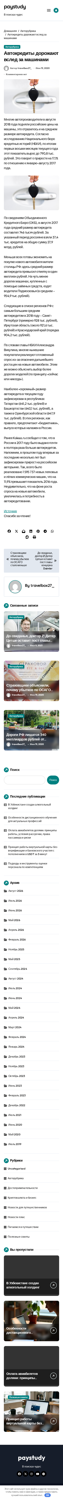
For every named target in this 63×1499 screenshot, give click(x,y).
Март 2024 (14, 1027)
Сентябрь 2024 (17, 968)
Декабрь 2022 (16, 1105)
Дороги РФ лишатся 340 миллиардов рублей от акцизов (26, 739)
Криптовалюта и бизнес (22, 1197)
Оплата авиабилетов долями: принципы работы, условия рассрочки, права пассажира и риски (32, 834)
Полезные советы (19, 1236)
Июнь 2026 (15, 910)
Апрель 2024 (16, 1017)
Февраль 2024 (17, 1037)
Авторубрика (12, 46)
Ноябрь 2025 (16, 949)
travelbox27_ (42, 585)
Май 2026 (14, 920)
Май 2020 (14, 1134)
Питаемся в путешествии (23, 1227)
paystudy (15, 6)
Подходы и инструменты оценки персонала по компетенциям (27, 865)
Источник (10, 511)
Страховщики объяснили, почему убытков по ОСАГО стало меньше (28, 690)
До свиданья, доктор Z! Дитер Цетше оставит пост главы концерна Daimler (30, 640)
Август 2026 (15, 890)
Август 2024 (15, 978)
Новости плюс (16, 1217)
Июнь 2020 (15, 1124)
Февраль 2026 (17, 939)
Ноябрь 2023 (16, 1066)
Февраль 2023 (17, 1095)
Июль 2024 (15, 988)
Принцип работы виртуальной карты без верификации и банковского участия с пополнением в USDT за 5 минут (32, 850)
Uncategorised (16, 1168)
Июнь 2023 (15, 1085)
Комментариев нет (16, 74)
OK (47, 1495)
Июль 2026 (15, 900)
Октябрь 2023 (16, 1076)
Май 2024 (14, 1007)
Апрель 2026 (16, 929)
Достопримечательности (23, 1188)
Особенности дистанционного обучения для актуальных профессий (32, 819)
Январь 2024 (16, 1046)
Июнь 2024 (15, 998)
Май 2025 (14, 959)
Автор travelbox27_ (21, 68)
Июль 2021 (14, 1115)
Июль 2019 (14, 1144)
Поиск (15, 770)
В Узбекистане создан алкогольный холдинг (29, 806)
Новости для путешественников (27, 1207)
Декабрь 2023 (16, 1056)
